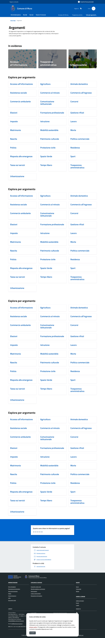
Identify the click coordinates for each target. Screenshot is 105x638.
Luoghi (77, 605)
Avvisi (77, 587)
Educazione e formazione (36, 596)
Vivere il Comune (80, 596)
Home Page (13, 20)
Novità (77, 582)
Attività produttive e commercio (38, 589)
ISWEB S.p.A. (80, 635)
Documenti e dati (12, 600)
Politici (9, 593)
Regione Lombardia (14, 2)
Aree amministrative (13, 591)
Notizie (77, 591)
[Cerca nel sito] (93, 8)
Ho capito (32, 633)
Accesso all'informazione (64, 15)
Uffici (9, 598)
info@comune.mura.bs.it (16, 624)
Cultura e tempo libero (36, 593)
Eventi (77, 603)
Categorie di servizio (36, 582)
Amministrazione (12, 582)
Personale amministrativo (14, 589)
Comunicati (78, 589)
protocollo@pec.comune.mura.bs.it (16, 621)
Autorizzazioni (34, 591)
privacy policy (33, 627)
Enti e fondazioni (12, 587)
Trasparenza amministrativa (78, 15)
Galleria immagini (80, 601)
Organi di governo (12, 596)
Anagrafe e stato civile (36, 587)
